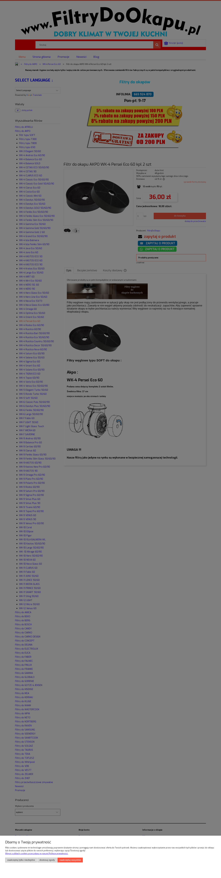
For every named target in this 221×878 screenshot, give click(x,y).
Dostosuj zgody (47, 860)
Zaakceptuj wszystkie (70, 860)
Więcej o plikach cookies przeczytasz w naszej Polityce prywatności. (36, 853)
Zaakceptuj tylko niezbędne (21, 860)
